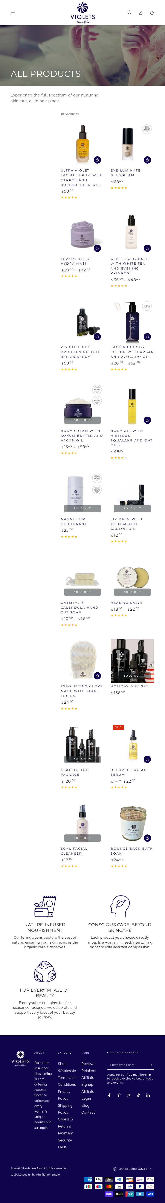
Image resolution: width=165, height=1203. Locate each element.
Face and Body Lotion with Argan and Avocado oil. (132, 352)
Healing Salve (127, 603)
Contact (88, 1112)
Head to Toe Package (75, 772)
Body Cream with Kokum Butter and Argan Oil (82, 435)
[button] (129, 12)
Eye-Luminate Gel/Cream (126, 173)
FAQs (62, 1147)
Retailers (88, 1071)
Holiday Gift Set (129, 686)
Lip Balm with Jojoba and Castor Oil (126, 524)
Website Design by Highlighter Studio (35, 1174)
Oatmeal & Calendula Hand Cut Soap (80, 607)
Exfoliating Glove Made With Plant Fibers (82, 691)
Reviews (88, 1064)
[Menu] (13, 12)
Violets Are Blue (32, 1168)
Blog (85, 1106)
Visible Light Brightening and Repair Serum (80, 352)
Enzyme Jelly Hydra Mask (75, 261)
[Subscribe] (151, 1064)
